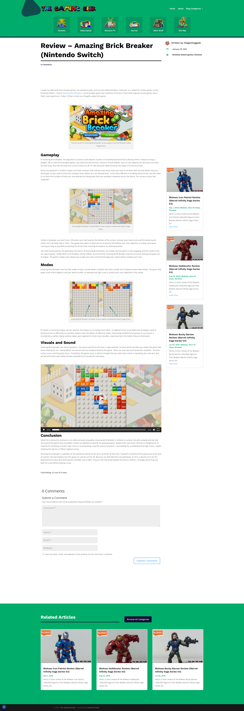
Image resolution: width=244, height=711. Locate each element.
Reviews (61, 31)
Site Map (182, 31)
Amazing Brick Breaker (72, 93)
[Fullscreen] (158, 429)
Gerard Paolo (93, 707)
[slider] (99, 429)
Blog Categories (193, 8)
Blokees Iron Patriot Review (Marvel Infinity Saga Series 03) (184, 200)
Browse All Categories (138, 619)
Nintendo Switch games (182, 55)
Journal (134, 31)
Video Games (85, 31)
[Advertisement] (66, 74)
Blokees (183, 208)
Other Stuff (158, 31)
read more (173, 226)
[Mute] (154, 429)
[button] (101, 398)
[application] (101, 398)
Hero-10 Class (194, 208)
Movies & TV (110, 31)
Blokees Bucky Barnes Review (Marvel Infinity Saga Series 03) (182, 337)
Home (172, 8)
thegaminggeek (192, 42)
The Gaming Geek (67, 707)
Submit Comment (146, 560)
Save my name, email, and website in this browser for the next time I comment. (79, 554)
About (180, 8)
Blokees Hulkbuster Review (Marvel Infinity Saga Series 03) (184, 269)
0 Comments (46, 65)
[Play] (44, 429)
